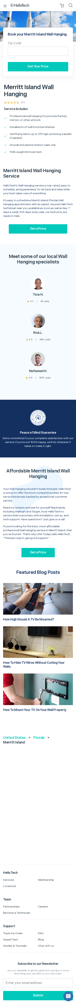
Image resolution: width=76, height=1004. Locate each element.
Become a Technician (16, 912)
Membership (46, 880)
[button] (68, 996)
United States (14, 738)
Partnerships (11, 906)
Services (8, 880)
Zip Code (14, 43)
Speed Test (10, 939)
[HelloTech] (22, 5)
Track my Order (13, 933)
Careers (43, 906)
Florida (38, 738)
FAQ (40, 933)
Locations (9, 886)
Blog (41, 939)
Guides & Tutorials (15, 945)
